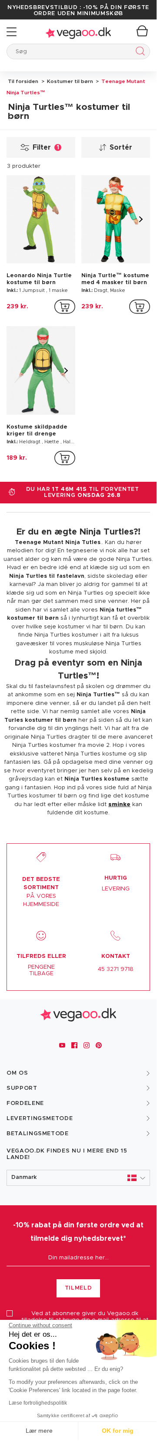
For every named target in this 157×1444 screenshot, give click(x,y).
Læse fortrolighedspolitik (38, 1403)
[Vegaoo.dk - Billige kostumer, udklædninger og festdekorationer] (78, 31)
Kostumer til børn (69, 81)
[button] (78, 1178)
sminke (119, 804)
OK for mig (118, 1430)
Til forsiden (23, 81)
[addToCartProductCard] (64, 306)
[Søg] (138, 52)
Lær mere (39, 1430)
